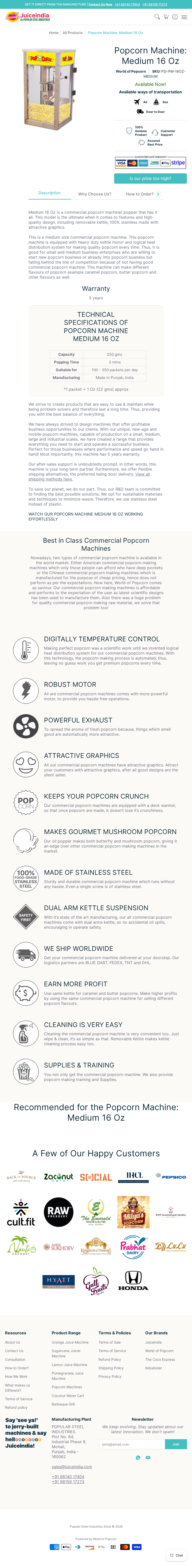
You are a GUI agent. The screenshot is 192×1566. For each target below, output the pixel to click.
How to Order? (17, 1368)
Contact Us (14, 1351)
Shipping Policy (111, 1368)
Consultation (15, 1359)
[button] (166, 17)
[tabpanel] (96, 361)
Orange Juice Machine (70, 1342)
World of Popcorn (131, 71)
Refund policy (16, 1407)
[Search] (157, 17)
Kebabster (153, 1368)
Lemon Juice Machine (69, 1365)
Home (53, 32)
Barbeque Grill (63, 1404)
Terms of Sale (109, 1342)
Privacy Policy (110, 1376)
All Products (73, 32)
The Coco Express (160, 1359)
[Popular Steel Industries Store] (27, 17)
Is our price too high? (151, 178)
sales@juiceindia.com (72, 1466)
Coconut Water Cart (68, 1395)
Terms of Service (18, 1399)
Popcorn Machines (67, 1387)
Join (175, 1444)
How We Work (16, 1376)
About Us (12, 1342)
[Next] (158, 194)
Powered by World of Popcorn (96, 1539)
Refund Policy (109, 1359)
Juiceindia (153, 1342)
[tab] (49, 194)
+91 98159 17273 (154, 4)
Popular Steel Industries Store (90, 1526)
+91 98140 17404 (127, 4)
